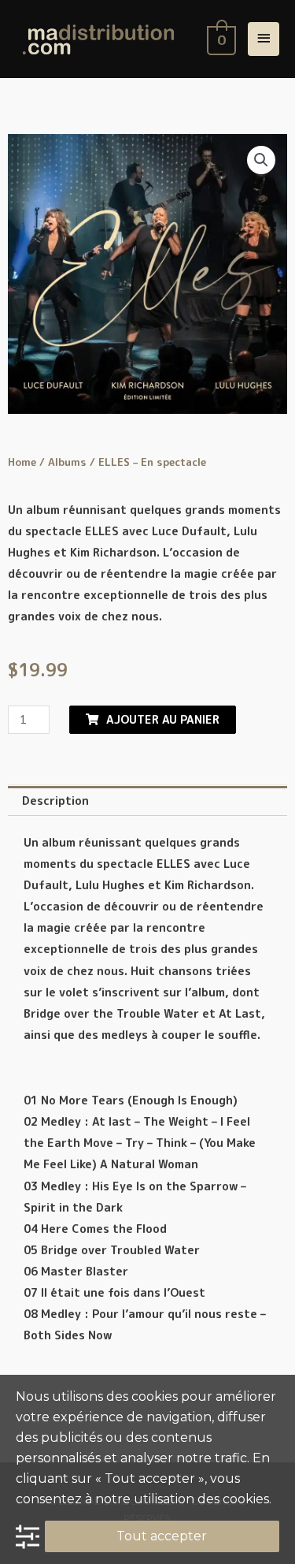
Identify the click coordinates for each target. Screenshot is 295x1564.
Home (22, 462)
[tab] (147, 801)
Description (55, 800)
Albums (67, 462)
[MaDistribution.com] (98, 39)
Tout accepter (161, 1536)
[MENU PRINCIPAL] (263, 39)
